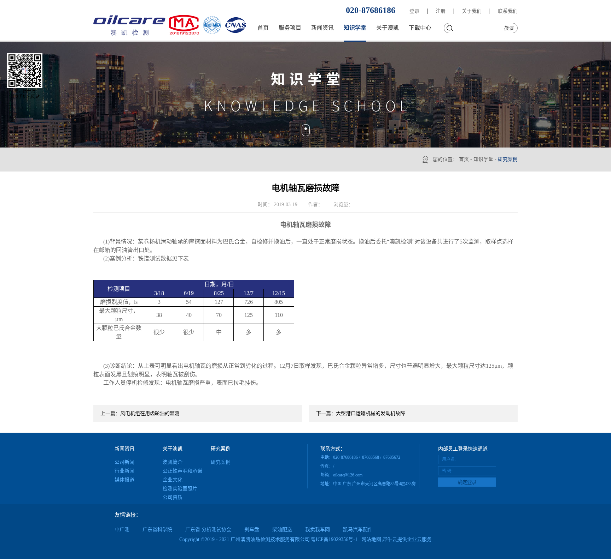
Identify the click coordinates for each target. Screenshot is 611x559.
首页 (263, 28)
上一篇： (140, 413)
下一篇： (360, 413)
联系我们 (508, 11)
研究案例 (508, 159)
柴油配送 (282, 529)
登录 (414, 11)
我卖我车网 (317, 529)
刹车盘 (251, 529)
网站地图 (370, 539)
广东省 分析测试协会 (208, 529)
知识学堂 (483, 159)
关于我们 (472, 11)
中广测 (122, 529)
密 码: (447, 470)
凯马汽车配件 (358, 529)
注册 (441, 11)
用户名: (449, 459)
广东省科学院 (157, 529)
